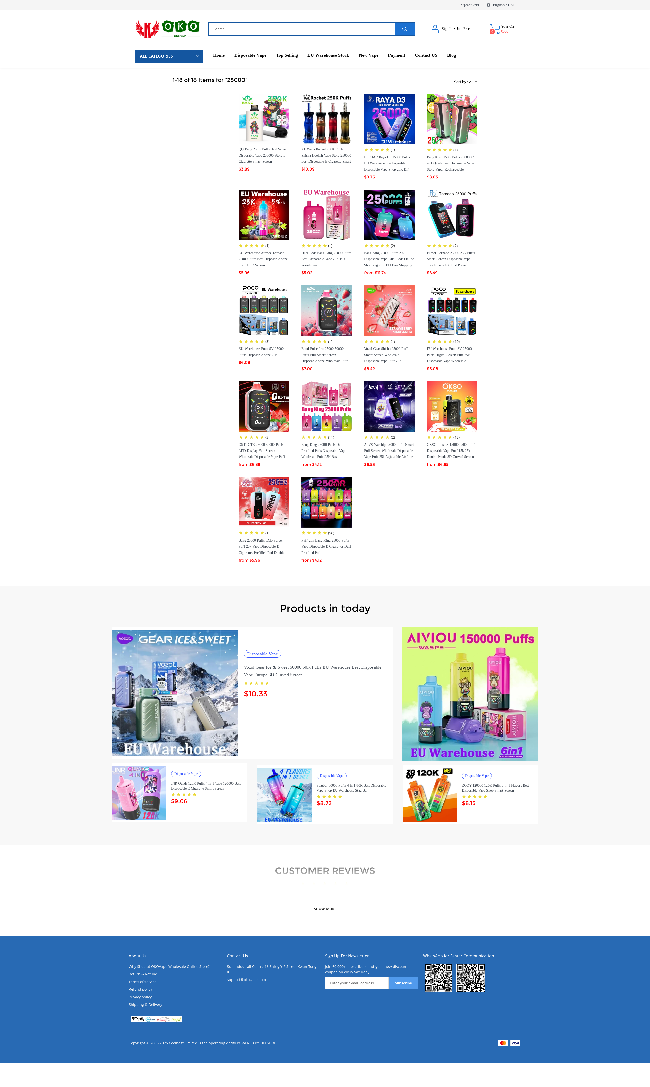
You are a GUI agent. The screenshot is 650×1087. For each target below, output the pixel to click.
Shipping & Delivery (145, 1004)
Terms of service (142, 981)
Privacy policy (140, 996)
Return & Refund (143, 974)
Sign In (447, 29)
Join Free (463, 29)
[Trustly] (156, 1019)
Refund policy (140, 989)
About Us (138, 956)
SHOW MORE (325, 908)
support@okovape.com (246, 979)
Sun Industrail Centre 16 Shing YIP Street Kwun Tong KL (271, 969)
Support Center (470, 5)
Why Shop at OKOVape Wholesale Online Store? (169, 966)
